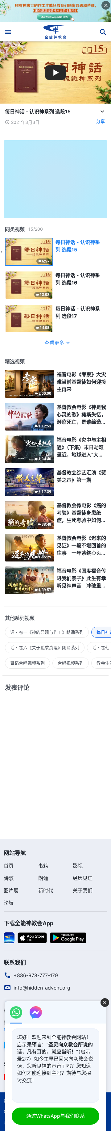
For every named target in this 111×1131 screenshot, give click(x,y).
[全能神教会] (55, 31)
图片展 (11, 890)
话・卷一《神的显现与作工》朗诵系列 (47, 632)
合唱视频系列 (71, 663)
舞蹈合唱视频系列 (27, 663)
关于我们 (82, 890)
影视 (78, 866)
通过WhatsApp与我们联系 (55, 1116)
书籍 (43, 866)
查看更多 (54, 343)
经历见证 (82, 878)
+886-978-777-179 (36, 975)
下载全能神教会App (28, 923)
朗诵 (43, 878)
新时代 (45, 890)
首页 (9, 866)
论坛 (9, 903)
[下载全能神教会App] (9, 937)
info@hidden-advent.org (42, 988)
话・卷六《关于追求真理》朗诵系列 (44, 647)
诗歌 (9, 878)
